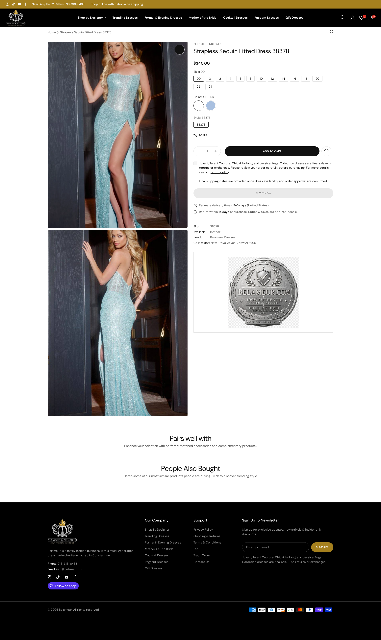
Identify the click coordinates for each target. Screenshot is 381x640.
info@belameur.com (66, 569)
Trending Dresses (157, 536)
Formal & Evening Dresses (163, 542)
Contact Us (201, 562)
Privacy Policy (203, 530)
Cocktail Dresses (157, 555)
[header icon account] (352, 17)
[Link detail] (7, 4)
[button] (326, 151)
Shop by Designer (157, 530)
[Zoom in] (180, 50)
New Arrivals (247, 243)
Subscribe (322, 547)
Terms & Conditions (207, 542)
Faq (195, 549)
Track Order (201, 555)
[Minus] (198, 151)
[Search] (343, 17)
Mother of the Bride (159, 549)
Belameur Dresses (207, 44)
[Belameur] (16, 17)
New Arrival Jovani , (224, 243)
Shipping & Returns (206, 536)
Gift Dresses (153, 568)
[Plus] (215, 151)
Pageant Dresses (156, 562)
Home (52, 32)
